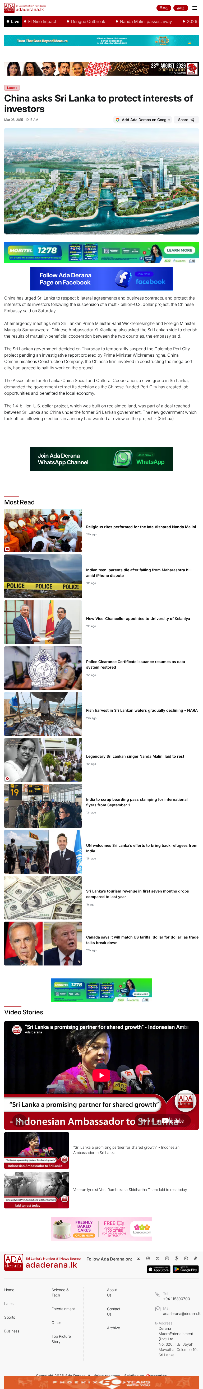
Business (11, 1331)
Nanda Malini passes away (125, 21)
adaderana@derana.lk (182, 1313)
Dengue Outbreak (67, 21)
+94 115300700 (176, 1298)
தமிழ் (180, 8)
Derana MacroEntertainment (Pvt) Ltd (178, 1341)
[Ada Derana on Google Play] (186, 1269)
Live (15, 21)
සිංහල (164, 8)
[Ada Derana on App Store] (158, 1269)
